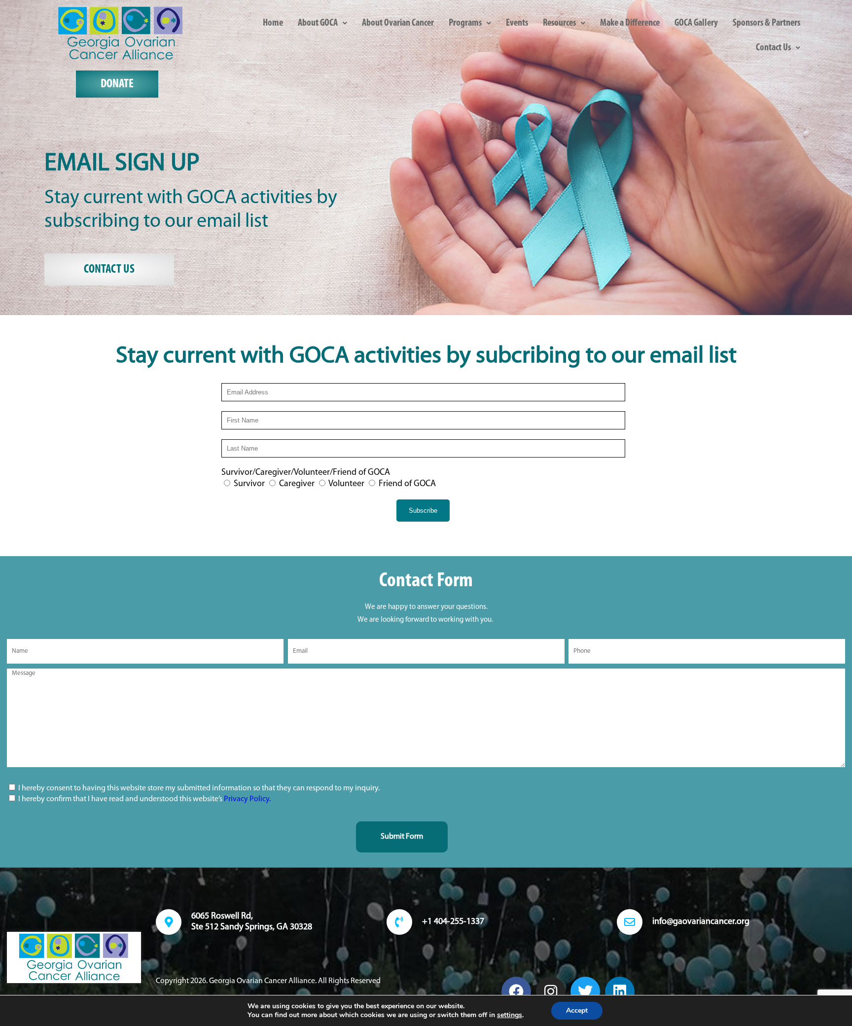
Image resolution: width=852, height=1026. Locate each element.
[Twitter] (585, 991)
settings (509, 1015)
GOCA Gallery (696, 23)
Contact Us (773, 48)
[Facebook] (516, 991)
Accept (577, 1010)
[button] (322, 23)
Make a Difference (630, 23)
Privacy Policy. (247, 799)
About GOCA (318, 23)
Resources (559, 23)
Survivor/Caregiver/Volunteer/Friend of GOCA (305, 472)
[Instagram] (551, 991)
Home (273, 23)
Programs (465, 23)
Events (517, 23)
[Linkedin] (620, 991)
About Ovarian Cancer (398, 23)
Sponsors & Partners (766, 23)
